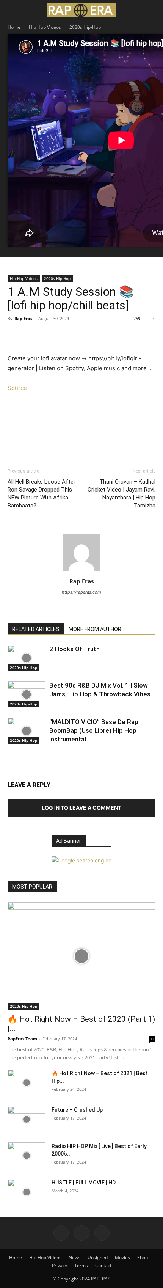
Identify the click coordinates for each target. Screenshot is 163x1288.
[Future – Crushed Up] (26, 1119)
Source (17, 387)
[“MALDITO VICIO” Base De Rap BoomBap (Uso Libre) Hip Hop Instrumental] (26, 731)
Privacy (59, 1265)
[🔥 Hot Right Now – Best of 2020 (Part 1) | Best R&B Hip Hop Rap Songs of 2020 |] (81, 956)
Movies (122, 1257)
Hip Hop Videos (45, 27)
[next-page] (24, 758)
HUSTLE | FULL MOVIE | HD (84, 1183)
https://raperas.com (81, 592)
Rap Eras (23, 318)
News (74, 1257)
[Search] (152, 10)
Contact (103, 1265)
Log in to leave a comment (81, 807)
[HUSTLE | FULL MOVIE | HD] (26, 1192)
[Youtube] (102, 1233)
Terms (81, 1265)
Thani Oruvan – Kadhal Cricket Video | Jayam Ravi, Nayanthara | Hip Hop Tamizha (121, 493)
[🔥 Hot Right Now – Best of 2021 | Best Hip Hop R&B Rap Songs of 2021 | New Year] (26, 1083)
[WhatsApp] (67, 335)
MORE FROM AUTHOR (95, 629)
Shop (142, 1257)
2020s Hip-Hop (85, 27)
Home (14, 27)
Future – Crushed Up (77, 1110)
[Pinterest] (50, 335)
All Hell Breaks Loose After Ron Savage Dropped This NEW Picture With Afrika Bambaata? (41, 493)
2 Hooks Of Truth (74, 649)
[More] (85, 335)
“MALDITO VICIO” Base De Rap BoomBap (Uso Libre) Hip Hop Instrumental (93, 730)
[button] (13, 10)
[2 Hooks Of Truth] (26, 658)
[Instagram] (81, 1233)
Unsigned (98, 1257)
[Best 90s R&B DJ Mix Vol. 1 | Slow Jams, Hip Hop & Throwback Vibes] (26, 694)
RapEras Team (22, 1038)
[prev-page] (12, 758)
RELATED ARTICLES (36, 629)
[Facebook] (15, 335)
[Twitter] (32, 335)
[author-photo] (81, 570)
